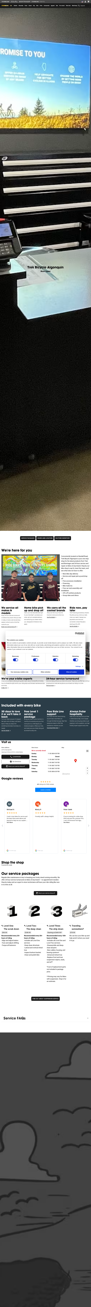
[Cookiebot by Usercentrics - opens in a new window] (76, 633)
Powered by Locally (6, 865)
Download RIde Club (52, 728)
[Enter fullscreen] (87, 751)
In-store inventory (62, 538)
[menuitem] (15, 5)
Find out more (50, 685)
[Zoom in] (87, 768)
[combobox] (83, 5)
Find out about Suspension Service (45, 999)
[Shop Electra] (14, 1)
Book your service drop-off (8, 627)
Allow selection (45, 672)
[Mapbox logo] (66, 774)
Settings (78, 666)
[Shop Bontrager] (24, 1)
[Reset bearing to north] (87, 773)
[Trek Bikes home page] (5, 1)
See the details (51, 617)
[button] (75, 761)
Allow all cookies (71, 672)
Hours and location (44, 538)
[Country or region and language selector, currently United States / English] (82, 1)
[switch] (35, 659)
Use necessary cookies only (19, 672)
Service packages (27, 538)
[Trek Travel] (38, 1)
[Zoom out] (87, 770)
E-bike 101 (4, 688)
